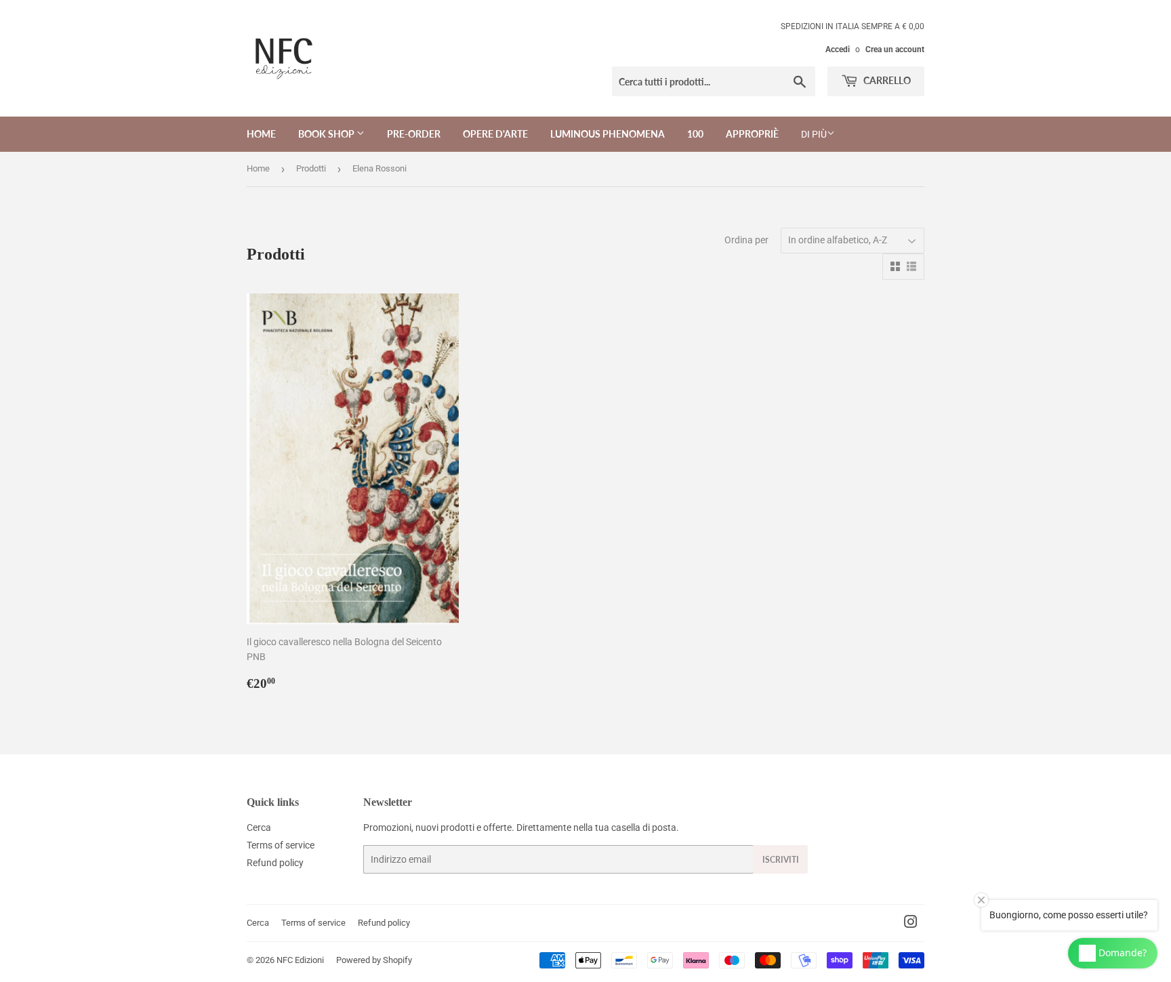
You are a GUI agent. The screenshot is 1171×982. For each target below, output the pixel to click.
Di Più (814, 134)
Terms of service (280, 845)
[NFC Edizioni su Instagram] (911, 923)
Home (261, 134)
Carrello (886, 80)
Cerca (259, 827)
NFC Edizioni (300, 960)
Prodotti (311, 168)
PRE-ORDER (413, 134)
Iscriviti (780, 860)
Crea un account (894, 49)
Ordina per (746, 239)
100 (695, 134)
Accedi (837, 49)
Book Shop (327, 134)
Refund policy (275, 862)
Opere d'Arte (495, 134)
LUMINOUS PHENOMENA (607, 134)
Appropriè (752, 134)
